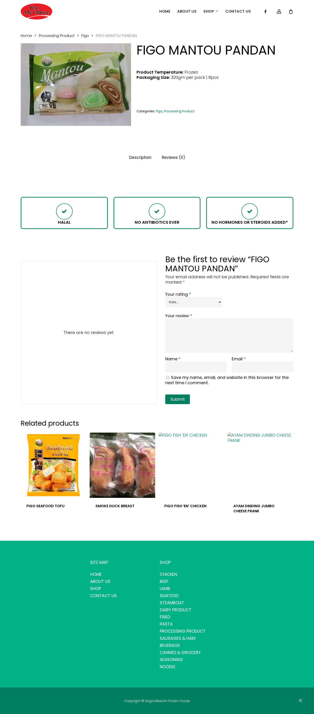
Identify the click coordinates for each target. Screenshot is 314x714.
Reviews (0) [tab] (173, 157)
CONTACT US (103, 595)
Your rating (178, 294)
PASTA (166, 624)
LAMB (165, 588)
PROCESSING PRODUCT (183, 631)
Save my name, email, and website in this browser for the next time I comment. (227, 380)
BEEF (164, 581)
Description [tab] (140, 157)
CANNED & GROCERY (180, 652)
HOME (96, 574)
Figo (85, 35)
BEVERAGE (170, 645)
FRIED (165, 617)
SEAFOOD (169, 595)
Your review (178, 316)
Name (173, 359)
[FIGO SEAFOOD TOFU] (53, 465)
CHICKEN (168, 574)
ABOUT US (100, 581)
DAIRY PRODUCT (175, 609)
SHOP (95, 588)
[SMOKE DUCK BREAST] (122, 465)
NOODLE (167, 666)
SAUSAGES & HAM (177, 638)
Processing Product (56, 35)
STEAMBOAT (172, 602)
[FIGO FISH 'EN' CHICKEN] (191, 465)
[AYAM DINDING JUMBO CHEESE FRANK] (260, 465)
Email (239, 359)
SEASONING (171, 659)
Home (26, 35)
